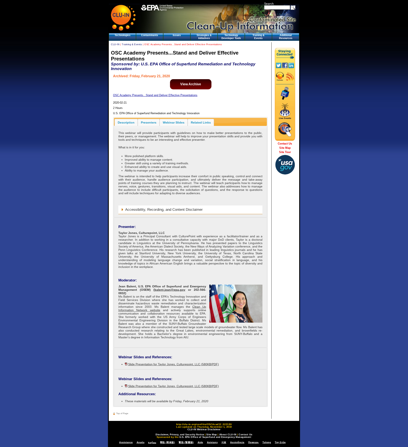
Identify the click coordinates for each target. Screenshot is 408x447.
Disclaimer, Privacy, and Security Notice (180, 434)
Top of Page (122, 413)
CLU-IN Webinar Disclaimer (204, 429)
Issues (177, 35)
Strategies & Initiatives (204, 37)
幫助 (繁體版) (186, 442)
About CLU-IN (228, 434)
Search (269, 3)
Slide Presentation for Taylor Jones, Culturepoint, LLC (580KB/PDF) (173, 364)
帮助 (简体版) (167, 442)
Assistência (237, 442)
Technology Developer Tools (231, 37)
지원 (223, 442)
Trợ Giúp (280, 442)
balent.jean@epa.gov (169, 289)
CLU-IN (115, 44)
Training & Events (258, 37)
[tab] (126, 122)
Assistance (126, 442)
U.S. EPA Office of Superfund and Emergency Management (215, 437)
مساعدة (152, 442)
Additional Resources (285, 37)
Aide (200, 442)
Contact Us (285, 143)
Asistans (212, 442)
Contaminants (149, 35)
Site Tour (285, 152)
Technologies (122, 35)
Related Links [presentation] (201, 122)
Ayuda (140, 442)
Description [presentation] (126, 122)
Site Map (285, 147)
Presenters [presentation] (148, 122)
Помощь (253, 442)
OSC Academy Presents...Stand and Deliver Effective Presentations (155, 95)
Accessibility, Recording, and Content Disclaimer (164, 210)
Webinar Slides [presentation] (173, 122)
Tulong (266, 442)
